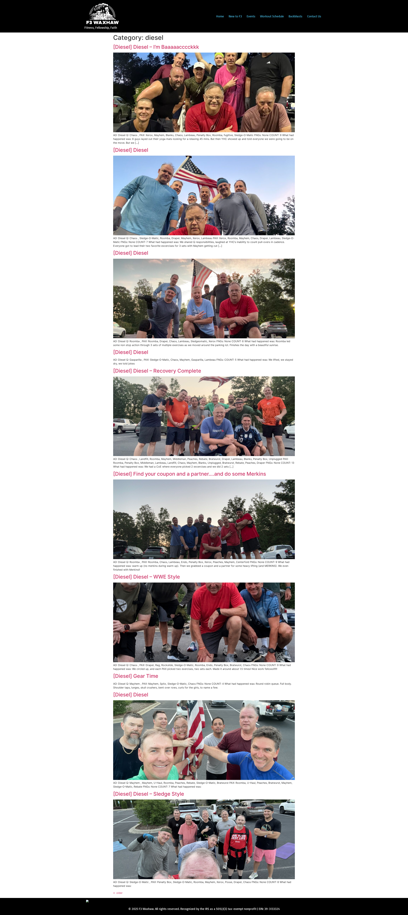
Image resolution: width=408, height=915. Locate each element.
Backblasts (295, 16)
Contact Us (314, 16)
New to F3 (235, 16)
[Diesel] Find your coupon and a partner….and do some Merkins (189, 474)
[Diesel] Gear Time (135, 676)
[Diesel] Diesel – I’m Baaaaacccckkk (156, 47)
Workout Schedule (272, 16)
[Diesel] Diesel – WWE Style (146, 577)
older (118, 892)
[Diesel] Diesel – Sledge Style (148, 794)
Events (251, 16)
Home (220, 16)
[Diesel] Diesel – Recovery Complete (157, 371)
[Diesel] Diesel (130, 150)
